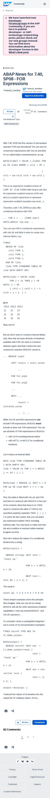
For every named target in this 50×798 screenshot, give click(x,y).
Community (19, 4)
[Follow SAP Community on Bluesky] (23, 761)
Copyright (12, 777)
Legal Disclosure (37, 777)
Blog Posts (9, 10)
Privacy (12, 769)
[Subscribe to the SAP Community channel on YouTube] (27, 761)
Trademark (12, 784)
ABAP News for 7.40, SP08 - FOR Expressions (23, 79)
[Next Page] (33, 737)
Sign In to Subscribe (34, 96)
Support (37, 784)
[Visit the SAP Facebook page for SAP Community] (18, 761)
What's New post (19, 52)
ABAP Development (11, 124)
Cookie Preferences (12, 792)
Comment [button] (40, 722)
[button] (13, 116)
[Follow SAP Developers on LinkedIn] (32, 761)
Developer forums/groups (18, 22)
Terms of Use (37, 769)
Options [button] (23, 100)
